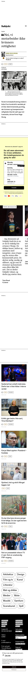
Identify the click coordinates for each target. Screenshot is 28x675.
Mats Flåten (18, 649)
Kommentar (11, 392)
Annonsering (19, 622)
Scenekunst (9, 606)
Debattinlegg (19, 624)
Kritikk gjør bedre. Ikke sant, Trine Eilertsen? (12, 420)
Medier (5, 392)
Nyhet (10, 456)
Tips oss (17, 626)
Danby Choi (18, 631)
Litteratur (7, 585)
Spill (21, 606)
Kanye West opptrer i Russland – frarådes (14, 452)
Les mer (7, 655)
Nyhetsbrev (4, 620)
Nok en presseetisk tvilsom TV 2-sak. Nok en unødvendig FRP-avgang (13, 555)
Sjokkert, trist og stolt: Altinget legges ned (12, 484)
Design (20, 574)
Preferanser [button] (14, 669)
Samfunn (5, 64)
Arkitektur (8, 574)
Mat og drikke (10, 590)
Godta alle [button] (14, 667)
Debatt (10, 64)
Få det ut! (8, 59)
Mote (17, 595)
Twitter (3, 626)
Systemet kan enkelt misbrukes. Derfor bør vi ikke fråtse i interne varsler (13, 386)
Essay (10, 526)
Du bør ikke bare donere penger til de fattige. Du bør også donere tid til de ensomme (13, 520)
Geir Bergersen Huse (19, 637)
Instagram (4, 624)
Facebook (4, 622)
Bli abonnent (19, 620)
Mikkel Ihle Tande (20, 643)
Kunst (20, 580)
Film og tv (8, 580)
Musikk (5, 456)
